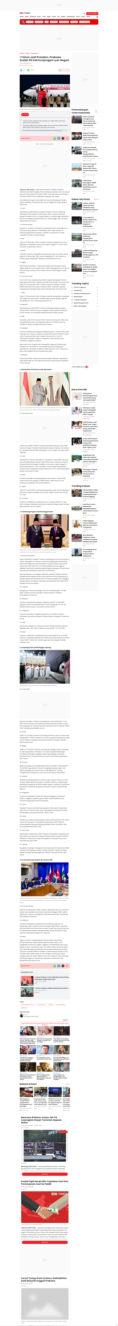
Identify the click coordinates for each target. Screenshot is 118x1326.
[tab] (25, 114)
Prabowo (60, 190)
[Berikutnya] (70, 1095)
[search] (84, 14)
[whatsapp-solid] (54, 138)
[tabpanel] (45, 126)
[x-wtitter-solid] (63, 138)
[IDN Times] (25, 13)
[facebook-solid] (58, 138)
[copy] (67, 138)
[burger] (97, 17)
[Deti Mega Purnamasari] (21, 1015)
